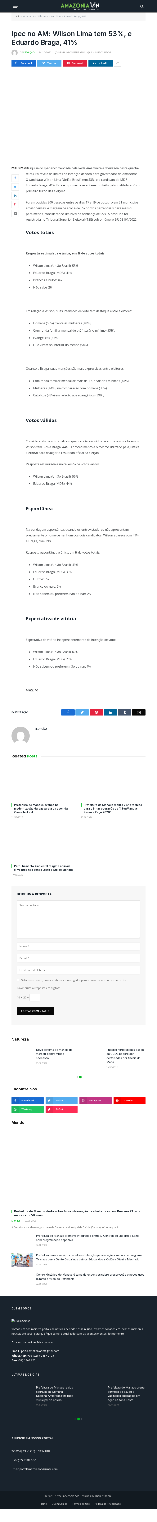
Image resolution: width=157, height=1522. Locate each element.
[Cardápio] (15, 6)
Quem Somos (59, 1503)
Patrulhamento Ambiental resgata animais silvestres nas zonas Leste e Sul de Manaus (43, 867)
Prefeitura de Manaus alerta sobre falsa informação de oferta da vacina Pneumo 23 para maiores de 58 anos (77, 1213)
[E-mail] (15, 213)
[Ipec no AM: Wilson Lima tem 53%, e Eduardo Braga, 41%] (78, 115)
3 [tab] (82, 1419)
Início (19, 16)
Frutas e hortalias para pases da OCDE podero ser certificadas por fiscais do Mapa (125, 1056)
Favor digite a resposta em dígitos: (38, 988)
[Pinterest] (15, 204)
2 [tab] (80, 1077)
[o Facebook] (15, 178)
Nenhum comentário (71, 52)
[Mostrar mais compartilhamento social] (117, 63)
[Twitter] (15, 187)
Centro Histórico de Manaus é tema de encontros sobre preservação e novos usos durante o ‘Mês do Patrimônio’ (90, 1276)
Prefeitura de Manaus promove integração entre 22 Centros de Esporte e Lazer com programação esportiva (87, 1238)
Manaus (16, 1220)
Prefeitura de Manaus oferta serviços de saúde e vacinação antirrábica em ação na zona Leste (126, 1394)
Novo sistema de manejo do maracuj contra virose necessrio (54, 1054)
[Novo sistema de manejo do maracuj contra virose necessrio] (22, 1054)
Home (43, 1503)
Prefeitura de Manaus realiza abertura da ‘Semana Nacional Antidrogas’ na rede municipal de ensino (54, 1394)
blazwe (75, 1496)
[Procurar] (142, 6)
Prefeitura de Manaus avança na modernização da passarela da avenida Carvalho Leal (41, 808)
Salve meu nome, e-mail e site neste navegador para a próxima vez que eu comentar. (74, 980)
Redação (29, 52)
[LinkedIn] (15, 195)
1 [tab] (76, 1077)
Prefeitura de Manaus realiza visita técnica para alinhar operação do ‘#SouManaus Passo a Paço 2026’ (113, 808)
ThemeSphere (103, 1496)
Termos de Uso (81, 1503)
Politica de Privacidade (108, 1503)
